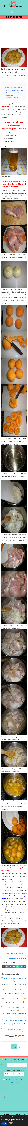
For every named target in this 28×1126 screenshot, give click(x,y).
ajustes (11, 1120)
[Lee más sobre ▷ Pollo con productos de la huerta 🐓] (14, 998)
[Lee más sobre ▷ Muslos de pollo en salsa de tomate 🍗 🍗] (14, 979)
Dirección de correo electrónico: (14, 1070)
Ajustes (10, 1123)
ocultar (12, 84)
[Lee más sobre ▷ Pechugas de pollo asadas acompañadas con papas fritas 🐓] (14, 1030)
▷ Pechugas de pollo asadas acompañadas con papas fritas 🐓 (14, 1035)
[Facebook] (7, 17)
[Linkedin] (17, 17)
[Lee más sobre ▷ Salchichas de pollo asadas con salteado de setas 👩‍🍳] (14, 1008)
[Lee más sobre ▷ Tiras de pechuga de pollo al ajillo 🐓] (14, 1020)
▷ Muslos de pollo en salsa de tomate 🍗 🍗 (14, 984)
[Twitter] (11, 17)
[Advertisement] (14, 33)
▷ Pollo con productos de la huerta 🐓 (14, 1002)
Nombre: (3, 1065)
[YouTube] (20, 17)
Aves (2, 75)
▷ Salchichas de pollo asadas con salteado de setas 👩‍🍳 (14, 1014)
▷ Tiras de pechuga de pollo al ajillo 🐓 (14, 1024)
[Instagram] (14, 17)
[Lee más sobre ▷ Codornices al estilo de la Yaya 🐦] (14, 990)
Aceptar (4, 1123)
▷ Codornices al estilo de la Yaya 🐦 (14, 993)
